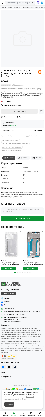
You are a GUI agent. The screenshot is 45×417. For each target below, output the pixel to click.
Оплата (38, 158)
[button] (15, 272)
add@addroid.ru (9, 309)
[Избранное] (41, 111)
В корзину (9, 268)
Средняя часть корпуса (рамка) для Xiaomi (15, 143)
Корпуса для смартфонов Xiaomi (12, 150)
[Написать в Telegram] (42, 2)
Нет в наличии (19, 111)
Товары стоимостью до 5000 (20, 137)
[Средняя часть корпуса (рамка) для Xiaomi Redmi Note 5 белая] (11, 244)
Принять (9, 404)
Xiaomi (34, 137)
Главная (3, 7)
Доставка (24, 158)
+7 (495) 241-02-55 (10, 289)
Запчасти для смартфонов (30, 7)
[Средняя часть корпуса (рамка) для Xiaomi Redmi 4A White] (33, 244)
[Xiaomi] (40, 72)
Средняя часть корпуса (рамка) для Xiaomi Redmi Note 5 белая (10, 264)
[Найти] (33, 3)
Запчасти (17, 7)
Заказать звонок (8, 293)
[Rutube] (14, 367)
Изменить (13, 125)
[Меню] (2, 2)
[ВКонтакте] (3, 367)
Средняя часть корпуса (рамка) (11, 147)
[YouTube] (9, 367)
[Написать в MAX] (38, 2)
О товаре (10, 158)
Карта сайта (28, 385)
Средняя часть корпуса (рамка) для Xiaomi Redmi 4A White (33, 264)
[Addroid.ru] (11, 284)
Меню (10, 7)
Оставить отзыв (22, 218)
